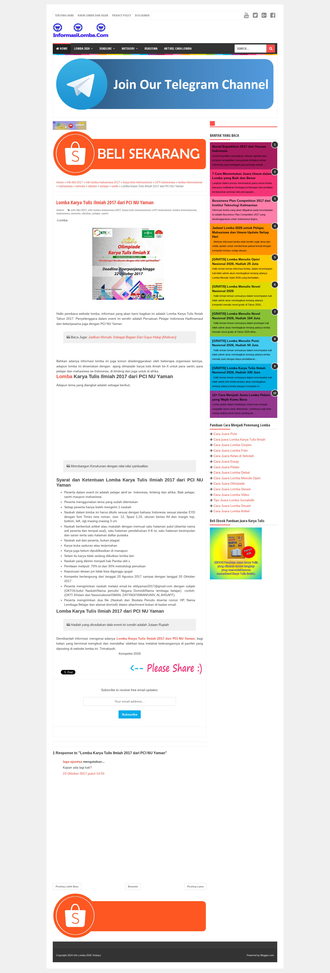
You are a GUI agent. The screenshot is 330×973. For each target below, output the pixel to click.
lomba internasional (184, 210)
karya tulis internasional (136, 210)
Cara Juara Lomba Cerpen (232, 445)
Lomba (65, 376)
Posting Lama (195, 886)
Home (63, 48)
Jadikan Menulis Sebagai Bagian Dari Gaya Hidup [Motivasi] (132, 337)
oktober (86, 213)
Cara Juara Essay (226, 461)
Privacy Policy (121, 15)
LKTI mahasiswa (161, 210)
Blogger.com (267, 955)
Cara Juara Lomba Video (231, 494)
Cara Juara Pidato (226, 467)
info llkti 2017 (79, 210)
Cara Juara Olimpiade (229, 483)
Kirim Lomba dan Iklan (93, 15)
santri (104, 213)
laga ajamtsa (72, 761)
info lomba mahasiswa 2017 (104, 210)
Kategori (128, 48)
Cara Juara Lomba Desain (232, 489)
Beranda (133, 886)
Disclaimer (142, 15)
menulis (75, 213)
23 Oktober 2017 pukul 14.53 (83, 773)
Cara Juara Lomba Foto (230, 450)
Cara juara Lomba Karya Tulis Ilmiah (239, 439)
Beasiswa (151, 48)
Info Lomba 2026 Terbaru (87, 955)
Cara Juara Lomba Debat (231, 472)
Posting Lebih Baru (67, 886)
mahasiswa (63, 213)
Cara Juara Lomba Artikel (231, 511)
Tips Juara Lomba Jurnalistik (233, 500)
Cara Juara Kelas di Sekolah (233, 456)
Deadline (105, 48)
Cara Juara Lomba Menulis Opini (236, 478)
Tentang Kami (64, 15)
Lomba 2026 (81, 48)
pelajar (96, 213)
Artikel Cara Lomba (177, 48)
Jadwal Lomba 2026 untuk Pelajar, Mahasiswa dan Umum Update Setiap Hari (240, 232)
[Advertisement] (129, 423)
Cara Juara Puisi (225, 434)
